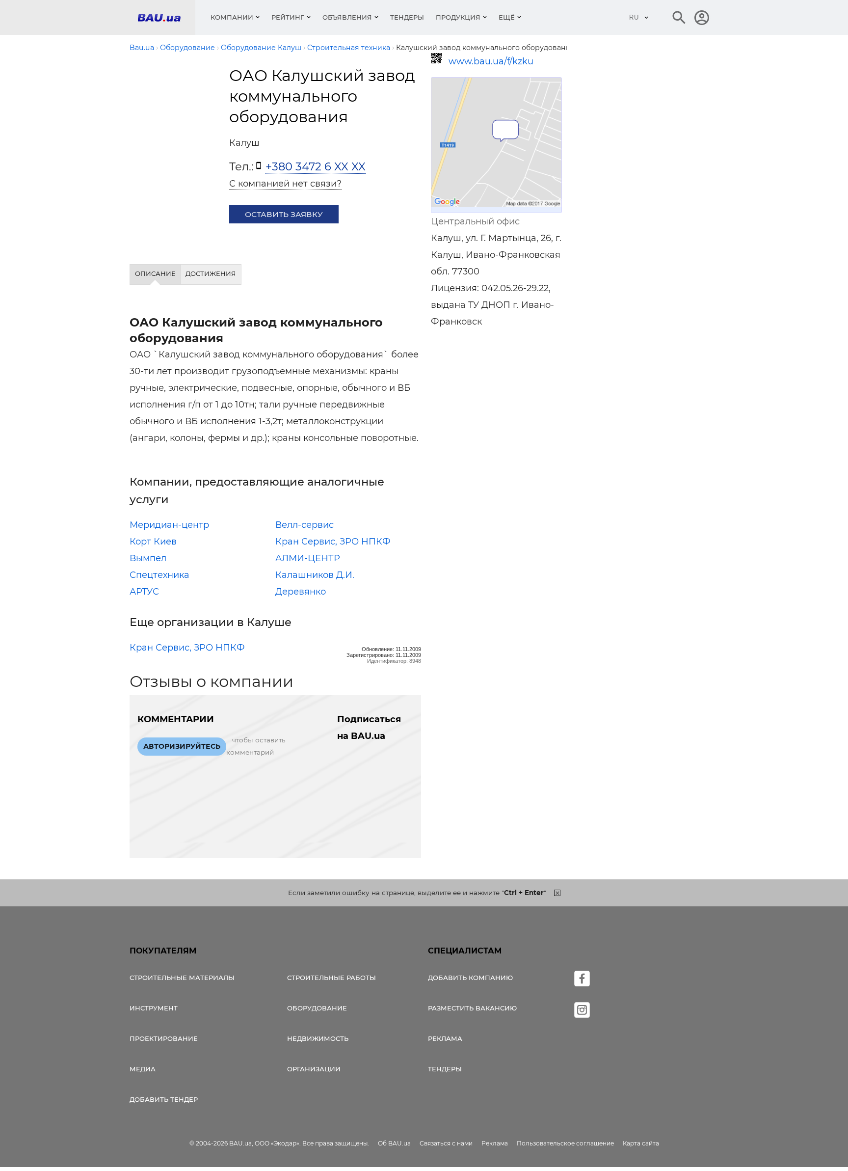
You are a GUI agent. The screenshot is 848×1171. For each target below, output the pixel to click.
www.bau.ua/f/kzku (491, 61)
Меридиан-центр (169, 524)
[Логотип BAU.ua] (166, 17)
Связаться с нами (446, 1143)
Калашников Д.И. (314, 575)
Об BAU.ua (394, 1143)
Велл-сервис (304, 524)
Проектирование (164, 1038)
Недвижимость (317, 1038)
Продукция (458, 17)
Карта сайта (641, 1143)
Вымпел (148, 558)
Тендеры (407, 17)
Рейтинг (287, 17)
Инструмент (154, 1008)
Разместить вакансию (472, 1008)
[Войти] (702, 18)
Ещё (507, 17)
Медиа (143, 1069)
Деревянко (300, 591)
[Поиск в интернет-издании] (679, 18)
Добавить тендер (164, 1099)
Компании (232, 17)
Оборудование (317, 1008)
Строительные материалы (182, 977)
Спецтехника (159, 575)
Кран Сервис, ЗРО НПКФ (333, 541)
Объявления (347, 17)
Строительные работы (331, 977)
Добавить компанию (470, 977)
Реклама (445, 1038)
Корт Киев (153, 541)
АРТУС (144, 591)
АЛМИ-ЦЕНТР (307, 558)
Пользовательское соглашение (565, 1143)
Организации (314, 1069)
